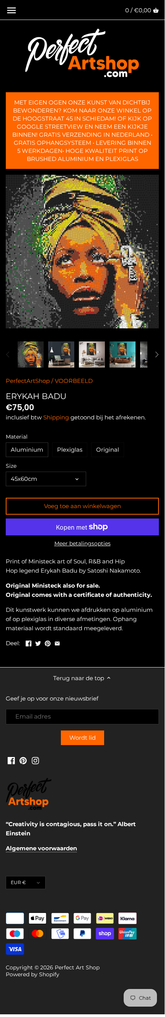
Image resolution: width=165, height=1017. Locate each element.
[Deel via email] (57, 642)
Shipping (56, 417)
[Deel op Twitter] (38, 642)
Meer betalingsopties (82, 544)
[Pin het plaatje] (48, 642)
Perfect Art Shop (77, 967)
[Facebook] (11, 760)
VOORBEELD (74, 380)
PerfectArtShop (28, 380)
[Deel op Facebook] (28, 642)
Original (107, 449)
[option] (30, 354)
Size (11, 466)
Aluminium (27, 449)
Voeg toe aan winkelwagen (82, 506)
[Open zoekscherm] (11, 10)
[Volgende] (156, 354)
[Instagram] (35, 760)
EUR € (18, 882)
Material (17, 437)
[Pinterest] (23, 760)
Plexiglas (69, 449)
